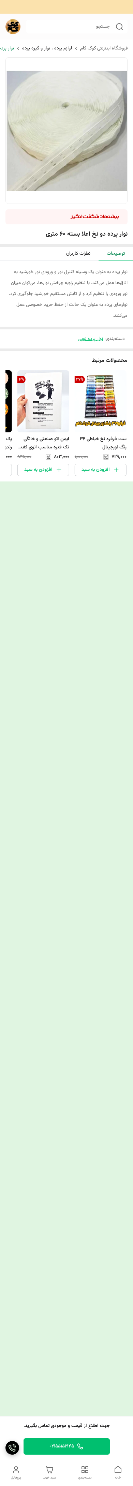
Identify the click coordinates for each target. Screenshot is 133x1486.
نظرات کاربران (78, 253)
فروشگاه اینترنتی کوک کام (104, 48)
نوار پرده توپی (90, 339)
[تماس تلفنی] (12, 1448)
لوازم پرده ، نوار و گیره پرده (47, 48)
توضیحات (116, 253)
